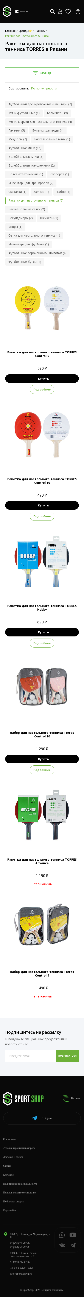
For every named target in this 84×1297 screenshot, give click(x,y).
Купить (43, 378)
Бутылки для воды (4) (48, 130)
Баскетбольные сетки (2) (26, 209)
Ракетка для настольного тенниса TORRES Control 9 (42, 354)
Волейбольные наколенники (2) (31, 165)
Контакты (8, 1174)
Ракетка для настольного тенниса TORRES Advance (42, 861)
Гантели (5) (16, 130)
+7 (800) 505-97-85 (20, 1247)
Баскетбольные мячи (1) (52, 139)
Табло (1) (63, 192)
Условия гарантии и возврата (19, 1147)
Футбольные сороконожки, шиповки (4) (37, 253)
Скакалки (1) (17, 192)
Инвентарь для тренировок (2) (30, 183)
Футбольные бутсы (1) (24, 262)
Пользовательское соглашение (19, 1192)
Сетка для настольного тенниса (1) (34, 235)
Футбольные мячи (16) (24, 148)
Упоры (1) (15, 227)
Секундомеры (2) (20, 218)
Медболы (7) (17, 139)
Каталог (75, 1098)
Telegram (47, 1118)
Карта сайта (9, 1210)
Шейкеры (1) (49, 218)
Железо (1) (41, 192)
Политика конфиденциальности (20, 1183)
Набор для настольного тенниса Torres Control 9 (42, 973)
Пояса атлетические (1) (25, 174)
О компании (9, 1139)
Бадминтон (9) (57, 113)
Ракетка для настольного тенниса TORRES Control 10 (42, 481)
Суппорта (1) (59, 174)
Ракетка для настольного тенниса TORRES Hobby (42, 607)
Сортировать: (19, 88)
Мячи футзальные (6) (24, 113)
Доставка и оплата (13, 1156)
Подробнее (42, 389)
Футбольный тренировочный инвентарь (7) (40, 104)
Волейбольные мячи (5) (25, 157)
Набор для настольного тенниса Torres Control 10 (42, 734)
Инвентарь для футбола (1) (28, 244)
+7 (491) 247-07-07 (20, 1261)
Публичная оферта (13, 1201)
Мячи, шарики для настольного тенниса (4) (40, 122)
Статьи (7, 1165)
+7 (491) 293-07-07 (20, 1243)
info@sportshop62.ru (21, 1273)
